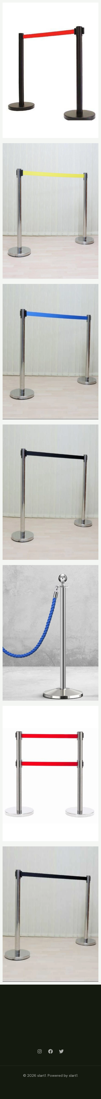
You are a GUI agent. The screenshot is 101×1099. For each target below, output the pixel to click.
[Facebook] (50, 1051)
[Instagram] (39, 1051)
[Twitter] (61, 1051)
